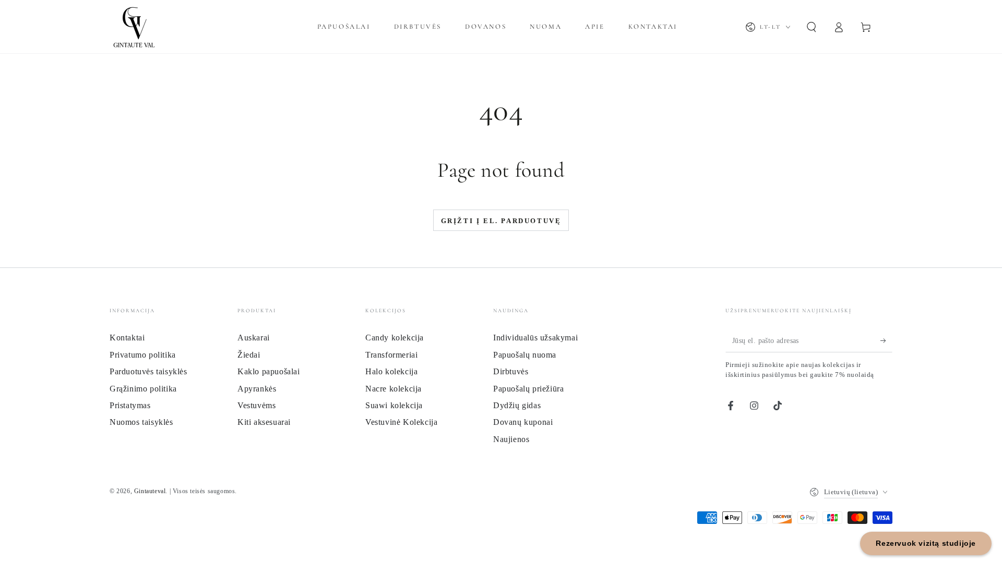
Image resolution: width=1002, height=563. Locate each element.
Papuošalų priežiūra (528, 388)
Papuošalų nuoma (524, 354)
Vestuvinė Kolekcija (401, 422)
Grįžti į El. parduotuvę (501, 221)
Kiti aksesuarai (264, 422)
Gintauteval (150, 491)
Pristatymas (130, 405)
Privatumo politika (143, 354)
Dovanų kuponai (523, 422)
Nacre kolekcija (393, 388)
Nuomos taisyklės (141, 422)
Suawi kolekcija (394, 405)
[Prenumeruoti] (886, 340)
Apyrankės (256, 388)
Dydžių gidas (517, 405)
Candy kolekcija (394, 337)
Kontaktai (127, 337)
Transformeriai (391, 354)
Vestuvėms (256, 405)
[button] (811, 27)
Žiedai (248, 354)
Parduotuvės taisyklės (148, 371)
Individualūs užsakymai (535, 337)
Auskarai (253, 337)
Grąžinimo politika (143, 388)
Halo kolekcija (391, 371)
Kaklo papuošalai (268, 371)
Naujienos (511, 439)
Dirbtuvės (510, 371)
